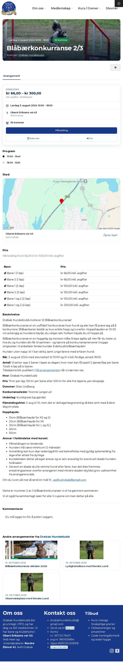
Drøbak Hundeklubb (31, 55)
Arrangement (11, 75)
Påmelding (61, 130)
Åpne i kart (110, 235)
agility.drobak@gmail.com (69, 479)
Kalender (34, 138)
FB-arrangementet (48, 370)
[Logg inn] (119, 3)
